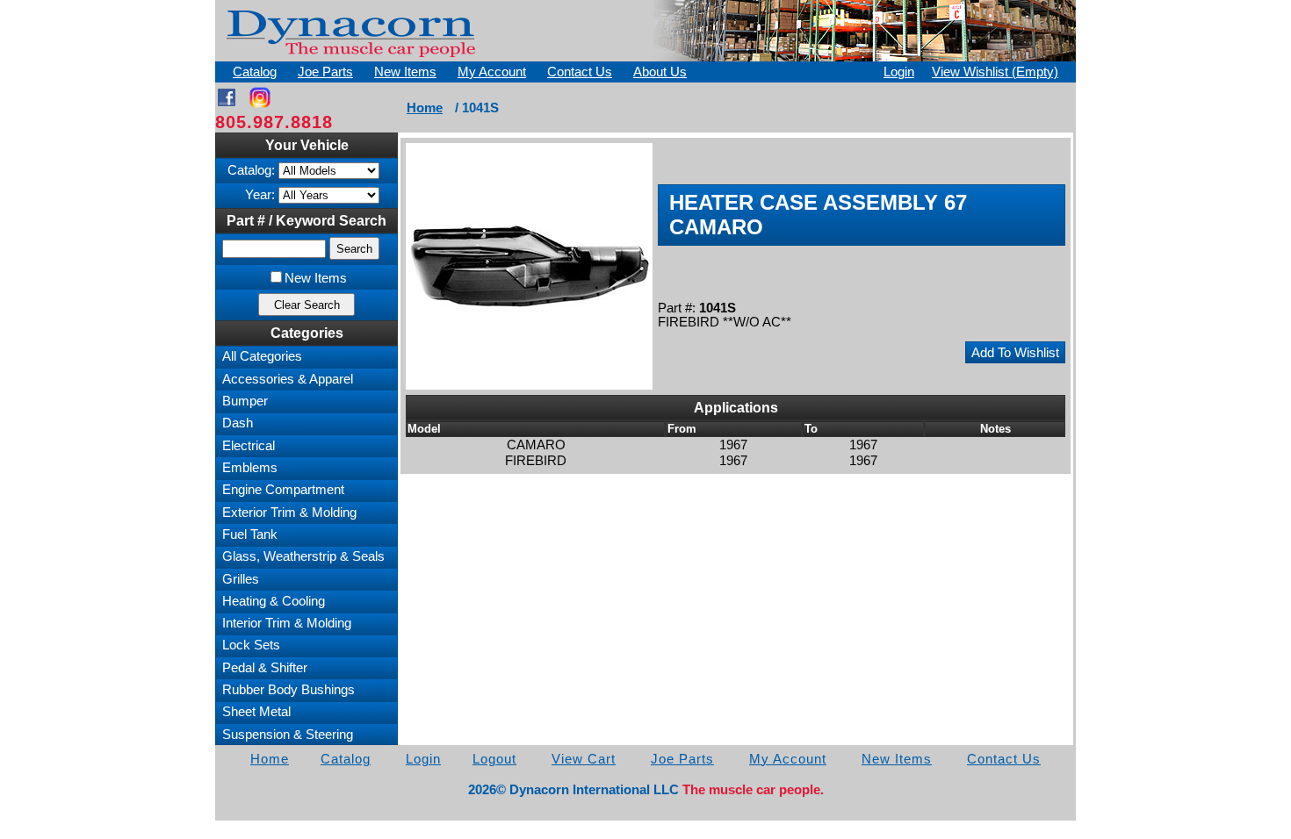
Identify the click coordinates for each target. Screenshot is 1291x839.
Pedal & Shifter (264, 668)
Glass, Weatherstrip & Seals (303, 556)
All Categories (262, 356)
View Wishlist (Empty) (995, 72)
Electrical (248, 446)
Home (425, 108)
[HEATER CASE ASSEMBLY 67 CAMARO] (529, 266)
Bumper (245, 401)
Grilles (240, 579)
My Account (492, 72)
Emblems (250, 468)
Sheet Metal (256, 712)
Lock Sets (251, 645)
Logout (494, 759)
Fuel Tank (250, 534)
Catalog (255, 72)
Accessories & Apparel (287, 379)
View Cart (584, 759)
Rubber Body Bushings (288, 690)
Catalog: (251, 170)
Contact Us (579, 72)
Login (899, 72)
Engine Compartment (283, 490)
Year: (260, 195)
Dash (237, 423)
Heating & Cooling (273, 601)
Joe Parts (325, 72)
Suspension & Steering (287, 735)
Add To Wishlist (1015, 353)
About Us (660, 72)
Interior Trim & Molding (286, 623)
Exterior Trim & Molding (289, 513)
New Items (405, 72)
